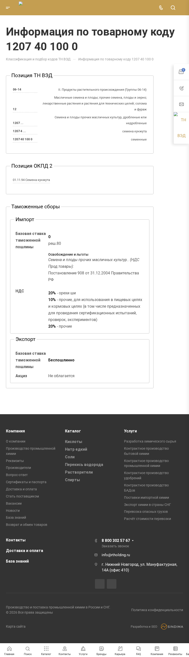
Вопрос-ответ (17, 475)
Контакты (16, 540)
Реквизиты (15, 461)
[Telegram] (100, 584)
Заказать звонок (115, 546)
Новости (13, 511)
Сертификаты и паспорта (26, 482)
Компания (15, 431)
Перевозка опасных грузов (146, 512)
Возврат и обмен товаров (26, 525)
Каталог (73, 431)
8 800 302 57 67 (116, 540)
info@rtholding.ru (116, 555)
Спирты (72, 480)
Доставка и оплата (21, 489)
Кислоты (73, 441)
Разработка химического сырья (150, 441)
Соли (70, 457)
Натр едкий (76, 449)
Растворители (79, 472)
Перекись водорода (84, 464)
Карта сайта (16, 626)
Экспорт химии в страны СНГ (147, 505)
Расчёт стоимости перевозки (147, 519)
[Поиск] (173, 7)
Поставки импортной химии (146, 497)
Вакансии (14, 503)
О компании (15, 441)
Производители (18, 468)
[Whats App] (111, 584)
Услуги (130, 431)
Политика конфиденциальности (157, 610)
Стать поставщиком (22, 496)
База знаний (16, 517)
